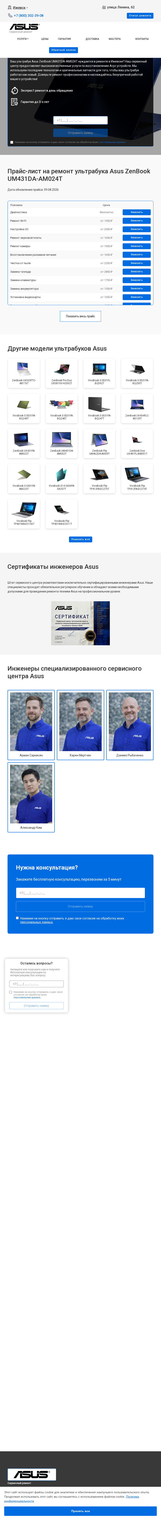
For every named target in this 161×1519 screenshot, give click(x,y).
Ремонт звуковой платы (26, 237)
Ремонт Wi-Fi (18, 220)
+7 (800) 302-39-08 (28, 16)
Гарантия (64, 39)
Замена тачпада (20, 271)
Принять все (80, 1511)
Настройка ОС (19, 229)
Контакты (142, 39)
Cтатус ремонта (140, 15)
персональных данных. (112, 142)
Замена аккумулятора (24, 288)
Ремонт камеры (20, 246)
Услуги (22, 39)
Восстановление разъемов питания (33, 254)
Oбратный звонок (63, 50)
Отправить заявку (80, 133)
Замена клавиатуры (23, 280)
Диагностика (18, 212)
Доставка (92, 39)
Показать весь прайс (80, 316)
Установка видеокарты (25, 297)
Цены (44, 39)
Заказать (137, 212)
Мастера (115, 39)
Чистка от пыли (20, 263)
